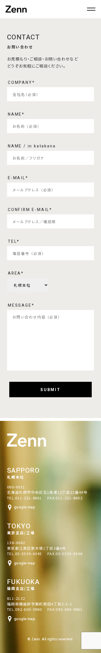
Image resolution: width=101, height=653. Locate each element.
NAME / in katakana (32, 146)
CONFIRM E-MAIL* (30, 210)
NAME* (16, 115)
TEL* (14, 242)
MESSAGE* (21, 306)
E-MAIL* (18, 178)
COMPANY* (21, 83)
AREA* (16, 273)
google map (24, 507)
